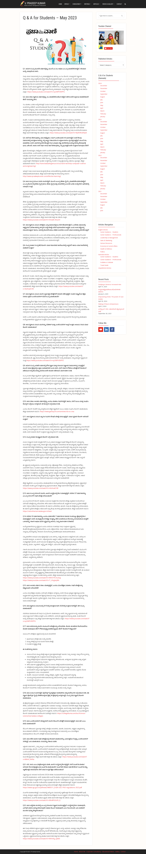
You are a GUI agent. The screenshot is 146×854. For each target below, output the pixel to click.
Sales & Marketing (106, 240)
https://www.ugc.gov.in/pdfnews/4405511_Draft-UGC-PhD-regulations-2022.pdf (52, 787)
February (103, 114)
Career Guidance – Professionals (110, 235)
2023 (100, 119)
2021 (100, 191)
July (101, 100)
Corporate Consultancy (93, 852)
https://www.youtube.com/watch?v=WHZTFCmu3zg (42, 578)
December (103, 86)
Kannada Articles (103, 254)
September (103, 94)
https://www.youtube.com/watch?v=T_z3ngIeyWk (41, 580)
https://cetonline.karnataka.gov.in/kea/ (37, 511)
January (102, 116)
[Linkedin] (106, 329)
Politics (102, 252)
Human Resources (106, 243)
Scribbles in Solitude (106, 262)
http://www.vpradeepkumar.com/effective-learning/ (42, 176)
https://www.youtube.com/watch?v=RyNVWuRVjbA (68, 133)
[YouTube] (100, 329)
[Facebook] (112, 329)
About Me (82, 852)
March (102, 111)
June (101, 102)
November (103, 88)
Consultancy (77, 4)
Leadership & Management (109, 238)
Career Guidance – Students (109, 232)
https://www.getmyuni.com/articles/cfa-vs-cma (57, 411)
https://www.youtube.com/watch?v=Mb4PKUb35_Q (41, 800)
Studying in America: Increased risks (109, 284)
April (101, 108)
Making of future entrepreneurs (108, 304)
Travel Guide (104, 265)
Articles (96, 4)
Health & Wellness (106, 249)
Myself (67, 4)
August (102, 97)
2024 (100, 83)
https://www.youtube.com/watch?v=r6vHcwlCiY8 (40, 488)
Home (60, 4)
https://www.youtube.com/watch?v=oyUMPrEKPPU (46, 92)
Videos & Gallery (107, 4)
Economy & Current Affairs (108, 246)
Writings (87, 4)
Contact (119, 4)
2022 (100, 155)
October (103, 91)
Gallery (117, 852)
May (101, 105)
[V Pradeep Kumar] (33, 3)
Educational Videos (108, 852)
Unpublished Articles (104, 268)
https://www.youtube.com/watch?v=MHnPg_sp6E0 (41, 839)
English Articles (103, 230)
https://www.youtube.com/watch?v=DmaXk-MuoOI (41, 220)
